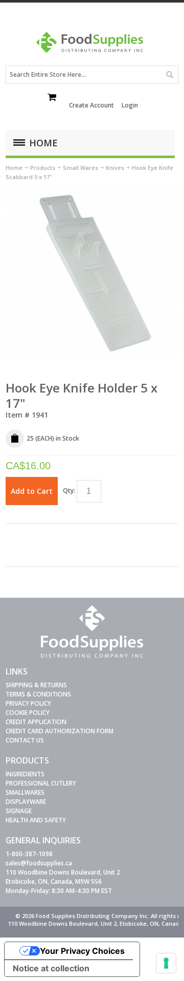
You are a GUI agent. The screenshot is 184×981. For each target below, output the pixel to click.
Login (130, 105)
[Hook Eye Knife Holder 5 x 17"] (92, 191)
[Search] (169, 75)
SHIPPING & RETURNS (36, 685)
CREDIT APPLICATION (36, 721)
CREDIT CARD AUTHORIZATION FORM (59, 731)
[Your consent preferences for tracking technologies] (166, 963)
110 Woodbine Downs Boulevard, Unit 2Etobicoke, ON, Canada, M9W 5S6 (63, 877)
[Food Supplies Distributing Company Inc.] (92, 45)
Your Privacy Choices (82, 951)
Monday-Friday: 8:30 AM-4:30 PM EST (59, 890)
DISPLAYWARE (26, 801)
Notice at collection (51, 968)
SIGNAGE (19, 810)
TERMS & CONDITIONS (38, 694)
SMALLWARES (25, 792)
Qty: (69, 490)
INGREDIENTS (25, 774)
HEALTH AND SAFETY (36, 820)
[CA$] (53, 98)
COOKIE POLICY (28, 712)
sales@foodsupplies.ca (39, 863)
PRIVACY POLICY (28, 703)
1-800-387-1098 (29, 853)
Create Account (91, 105)
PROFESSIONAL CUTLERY (41, 783)
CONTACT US (25, 740)
